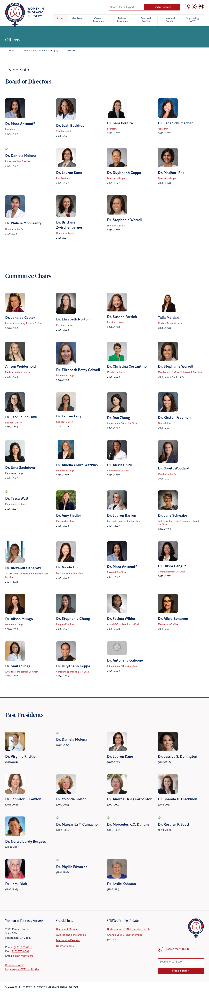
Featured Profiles (146, 20)
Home (12, 51)
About (60, 18)
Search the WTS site (178, 949)
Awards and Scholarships (71, 935)
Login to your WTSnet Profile (22, 969)
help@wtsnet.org (23, 956)
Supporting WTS (192, 20)
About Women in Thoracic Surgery (41, 51)
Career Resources (98, 20)
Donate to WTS (14, 965)
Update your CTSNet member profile (128, 929)
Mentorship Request (68, 940)
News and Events (169, 20)
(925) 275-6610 (23, 947)
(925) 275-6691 (20, 951)
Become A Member (67, 929)
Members (77, 18)
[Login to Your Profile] (201, 8)
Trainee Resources (122, 20)
